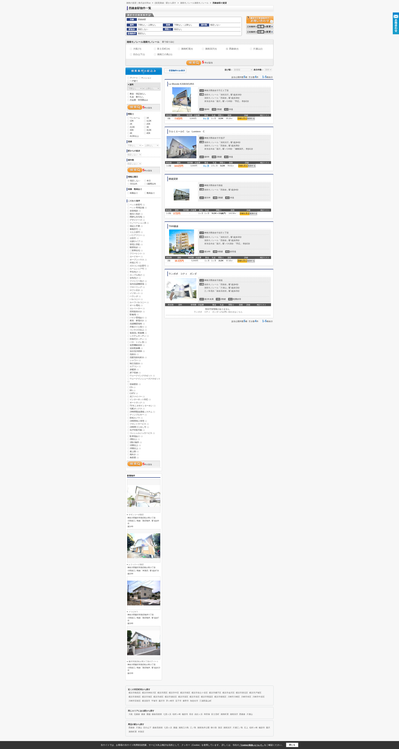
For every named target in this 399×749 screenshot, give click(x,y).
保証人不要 (136, 226)
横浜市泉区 (195, 697)
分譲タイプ (136, 241)
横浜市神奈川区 (149, 693)
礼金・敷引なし (137, 97)
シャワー (135, 360)
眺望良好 (135, 247)
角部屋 (134, 457)
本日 (149, 180)
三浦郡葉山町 (205, 701)
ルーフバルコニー (139, 302)
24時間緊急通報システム (142, 412)
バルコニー (136, 299)
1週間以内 (151, 184)
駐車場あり (136, 436)
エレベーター (137, 308)
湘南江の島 (164, 54)
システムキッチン (139, 336)
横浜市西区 (162, 693)
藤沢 (218, 101)
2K (131, 124)
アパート (134, 78)
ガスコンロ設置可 (139, 266)
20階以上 (135, 448)
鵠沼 (220, 728)
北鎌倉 (137, 714)
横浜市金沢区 (228, 693)
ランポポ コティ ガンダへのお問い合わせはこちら (218, 312)
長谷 (191, 714)
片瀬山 (257, 48)
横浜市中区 (174, 693)
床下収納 (135, 372)
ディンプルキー (138, 415)
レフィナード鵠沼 (136, 564)
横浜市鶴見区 (135, 693)
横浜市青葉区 (207, 697)
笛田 (221, 233)
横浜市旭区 (147, 697)
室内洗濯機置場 (138, 284)
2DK (148, 124)
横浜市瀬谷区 (171, 697)
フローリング (137, 287)
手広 (221, 90)
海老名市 (194, 701)
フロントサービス (139, 424)
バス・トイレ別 (138, 342)
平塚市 (154, 701)
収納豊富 (135, 384)
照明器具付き (137, 311)
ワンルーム (135, 118)
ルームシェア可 (138, 269)
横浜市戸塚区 (255, 693)
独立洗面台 (136, 363)
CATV (134, 393)
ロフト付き (136, 290)
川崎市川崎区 (234, 697)
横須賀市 (146, 701)
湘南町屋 (187, 48)
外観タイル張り (138, 327)
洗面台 (134, 354)
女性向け (135, 278)
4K (131, 133)
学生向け (135, 272)
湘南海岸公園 (203, 728)
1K (148, 118)
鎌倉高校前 (221, 291)
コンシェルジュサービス (142, 433)
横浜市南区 (185, 693)
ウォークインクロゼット (142, 375)
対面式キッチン (138, 339)
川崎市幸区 (246, 697)
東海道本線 (209, 101)
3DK (132, 130)
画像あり (134, 193)
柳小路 (214, 728)
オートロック (137, 402)
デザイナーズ (137, 220)
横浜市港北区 (242, 693)
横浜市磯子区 (215, 693)
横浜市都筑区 (220, 697)
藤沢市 (162, 701)
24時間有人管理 (138, 421)
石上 (246, 728)
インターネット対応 (140, 399)
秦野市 (186, 701)
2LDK (132, 127)
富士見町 (163, 48)
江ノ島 (193, 728)
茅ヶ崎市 (170, 701)
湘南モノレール (211, 94)
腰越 (221, 185)
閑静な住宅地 (137, 217)
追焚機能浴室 (137, 345)
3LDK (149, 130)
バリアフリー (137, 235)
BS (132, 390)
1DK (132, 121)
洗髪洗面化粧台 (138, 357)
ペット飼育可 (137, 204)
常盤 (221, 138)
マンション (146, 78)
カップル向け (137, 275)
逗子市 (178, 701)
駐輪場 (134, 314)
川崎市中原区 (258, 697)
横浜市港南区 (135, 697)
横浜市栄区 (183, 697)
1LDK (149, 121)
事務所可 (135, 229)
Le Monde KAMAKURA (181, 84)
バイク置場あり (138, 317)
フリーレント (137, 253)
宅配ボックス (137, 408)
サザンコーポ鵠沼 (136, 515)
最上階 (134, 451)
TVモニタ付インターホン (142, 405)
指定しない (135, 180)
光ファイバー (137, 396)
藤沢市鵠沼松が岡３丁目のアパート (144, 661)
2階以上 (135, 439)
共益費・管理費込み (139, 100)
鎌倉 (143, 714)
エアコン (135, 366)
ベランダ (135, 296)
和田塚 (207, 714)
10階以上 (135, 445)
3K (148, 127)
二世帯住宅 (136, 250)
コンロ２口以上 (138, 330)
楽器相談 (135, 211)
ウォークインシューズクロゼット (143, 380)
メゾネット (136, 293)
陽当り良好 (136, 214)
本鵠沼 (141, 732)
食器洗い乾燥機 (138, 333)
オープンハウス (138, 259)
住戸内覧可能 (137, 430)
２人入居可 (136, 232)
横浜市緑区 (158, 697)
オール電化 (136, 305)
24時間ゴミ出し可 (139, 427)
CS (132, 387)
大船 (137, 48)
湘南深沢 (211, 48)
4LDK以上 (134, 136)
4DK (148, 133)
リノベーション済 (139, 223)
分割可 (134, 238)
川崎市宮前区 (135, 701)
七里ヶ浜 (167, 714)
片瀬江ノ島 (238, 728)
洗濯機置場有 (137, 324)
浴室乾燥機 (136, 348)
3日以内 (133, 184)
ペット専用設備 (138, 207)
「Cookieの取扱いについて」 (251, 745)
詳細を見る (242, 118)
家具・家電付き (138, 320)
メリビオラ (133, 612)
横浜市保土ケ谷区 (200, 693)
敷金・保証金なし (138, 94)
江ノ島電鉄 (209, 291)
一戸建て (134, 81)
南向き (134, 454)
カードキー (136, 256)
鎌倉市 (215, 90)
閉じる (292, 745)
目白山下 (139, 54)
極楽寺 (185, 714)
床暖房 (134, 369)
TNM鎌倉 (173, 226)
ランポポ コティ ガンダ (183, 274)
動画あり (151, 193)
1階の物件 (136, 442)
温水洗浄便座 (137, 351)
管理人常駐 (136, 244)
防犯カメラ (136, 418)
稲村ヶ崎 (177, 714)
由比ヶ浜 (199, 714)
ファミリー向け (138, 281)
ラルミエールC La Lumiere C (187, 131)
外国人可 (135, 262)
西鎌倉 (233, 48)
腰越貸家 (173, 179)
